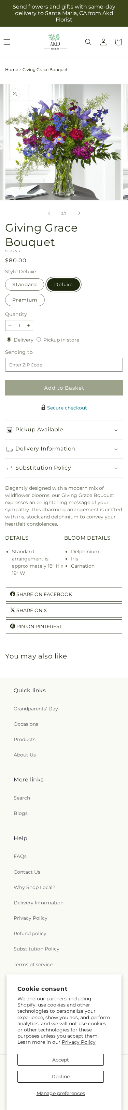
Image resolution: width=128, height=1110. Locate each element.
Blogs (21, 813)
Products (24, 739)
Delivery (24, 340)
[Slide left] (49, 213)
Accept (60, 1060)
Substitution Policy (36, 949)
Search (22, 798)
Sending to (29, 352)
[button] (88, 42)
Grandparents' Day (36, 709)
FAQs (20, 856)
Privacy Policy (79, 1042)
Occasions (26, 724)
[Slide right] (79, 213)
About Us (25, 755)
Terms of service (33, 964)
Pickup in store (61, 340)
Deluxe (63, 284)
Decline (61, 1076)
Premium (25, 300)
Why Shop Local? (34, 887)
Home (11, 69)
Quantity (16, 314)
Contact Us (27, 872)
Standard (24, 284)
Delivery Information (38, 903)
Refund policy (30, 933)
